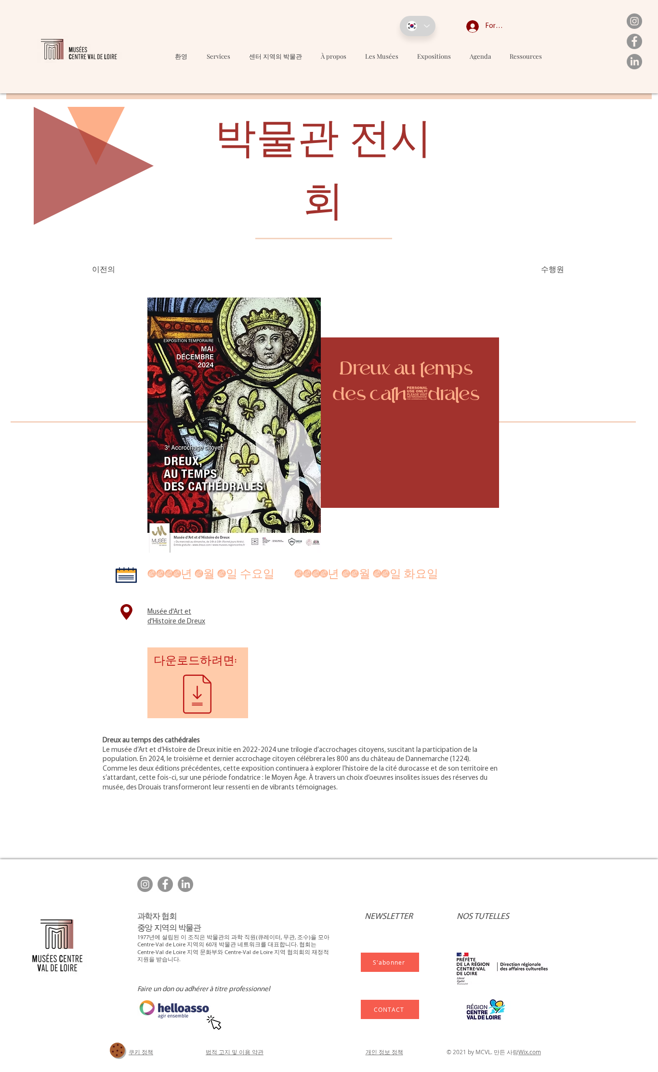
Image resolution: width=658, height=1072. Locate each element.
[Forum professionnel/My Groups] (465, 26)
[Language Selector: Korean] (417, 26)
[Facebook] (634, 41)
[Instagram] (634, 21)
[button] (382, 56)
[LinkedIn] (634, 61)
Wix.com (529, 1052)
